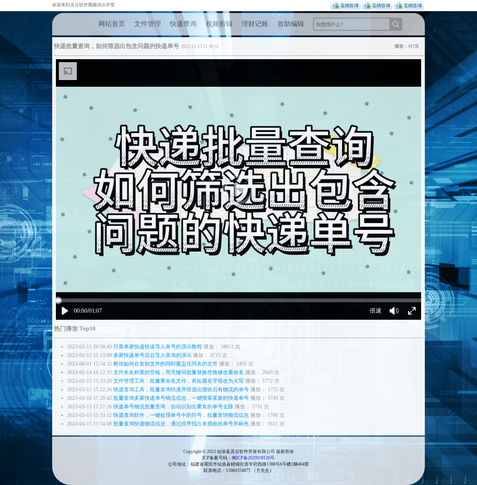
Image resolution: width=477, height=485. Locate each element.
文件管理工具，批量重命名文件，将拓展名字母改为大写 (178, 381)
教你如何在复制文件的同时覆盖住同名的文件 (165, 364)
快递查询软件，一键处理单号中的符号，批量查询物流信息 (181, 415)
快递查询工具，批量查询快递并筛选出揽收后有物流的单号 (181, 389)
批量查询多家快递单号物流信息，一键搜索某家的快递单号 (181, 398)
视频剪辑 (219, 24)
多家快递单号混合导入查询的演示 (152, 355)
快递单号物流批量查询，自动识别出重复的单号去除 (173, 406)
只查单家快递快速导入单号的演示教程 (157, 347)
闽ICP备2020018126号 (253, 457)
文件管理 (147, 24)
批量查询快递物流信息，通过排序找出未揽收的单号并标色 (181, 424)
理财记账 (254, 24)
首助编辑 (290, 24)
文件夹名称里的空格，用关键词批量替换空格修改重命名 (178, 372)
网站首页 (111, 24)
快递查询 (183, 24)
